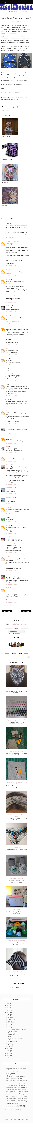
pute (20, 1093)
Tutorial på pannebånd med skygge (16, 972)
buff (22, 1072)
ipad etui (7, 1085)
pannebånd (8, 1093)
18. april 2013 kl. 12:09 (12, 276)
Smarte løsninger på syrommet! (16, 940)
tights (15, 1104)
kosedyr (12, 1087)
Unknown (8, 269)
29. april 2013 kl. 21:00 (12, 584)
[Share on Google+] (18, 107)
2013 (8, 1016)
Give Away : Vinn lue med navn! (16, 1038)
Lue (14, 111)
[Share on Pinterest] (10, 107)
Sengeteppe (25, 1094)
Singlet (21, 1096)
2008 (8, 1055)
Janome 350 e (15, 1085)
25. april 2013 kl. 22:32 (12, 443)
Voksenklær (17, 1110)
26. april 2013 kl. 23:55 (12, 504)
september (11, 1023)
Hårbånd (21, 1084)
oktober (10, 1021)
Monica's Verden (10, 537)
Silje (7, 384)
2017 (8, 1009)
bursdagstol (19, 1074)
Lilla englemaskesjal (13, 1041)
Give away (10, 111)
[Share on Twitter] (6, 107)
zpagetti (26, 1110)
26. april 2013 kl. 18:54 (12, 461)
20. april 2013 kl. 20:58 (12, 354)
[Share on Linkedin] (14, 107)
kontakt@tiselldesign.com (19, 11)
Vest (27, 1108)
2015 (8, 1012)
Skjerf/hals (9, 1098)
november (11, 1019)
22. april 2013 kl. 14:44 (12, 381)
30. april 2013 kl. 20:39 (12, 602)
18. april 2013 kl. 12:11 (12, 302)
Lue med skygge (12, 1034)
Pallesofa (25, 1091)
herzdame (24, 1082)
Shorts (11, 1096)
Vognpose (7, 1110)
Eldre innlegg (26, 611)
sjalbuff (25, 1096)
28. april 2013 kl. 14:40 (12, 522)
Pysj (23, 1093)
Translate (21, 634)
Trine (7, 437)
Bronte (19, 1072)
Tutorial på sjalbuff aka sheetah (16, 689)
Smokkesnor (24, 1098)
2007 (8, 1057)
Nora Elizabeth (10, 464)
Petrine (7, 507)
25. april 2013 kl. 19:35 (12, 407)
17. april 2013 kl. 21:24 (12, 238)
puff (18, 1093)
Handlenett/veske (10, 1080)
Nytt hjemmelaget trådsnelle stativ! (16, 720)
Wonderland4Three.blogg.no (14, 241)
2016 (8, 1011)
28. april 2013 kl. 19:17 (12, 533)
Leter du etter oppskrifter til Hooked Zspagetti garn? (17, 1030)
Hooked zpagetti (14, 1084)
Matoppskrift (18, 1089)
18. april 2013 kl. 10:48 (12, 266)
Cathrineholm (24, 1074)
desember (11, 1017)
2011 (8, 1050)
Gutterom (25, 1078)
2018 (8, 1007)
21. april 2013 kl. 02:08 (12, 364)
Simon (7, 358)
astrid (7, 410)
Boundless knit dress (17, 1070)
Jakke (10, 1085)
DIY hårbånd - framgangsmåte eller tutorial (16, 815)
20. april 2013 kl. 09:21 (12, 345)
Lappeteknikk (24, 1087)
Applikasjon (9, 1068)
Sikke (7, 427)
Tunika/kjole (22, 1106)
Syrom (21, 1102)
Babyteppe (24, 1068)
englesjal (18, 1076)
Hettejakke (7, 1084)
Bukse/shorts (11, 1074)
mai (9, 1026)
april (9, 1028)
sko (15, 1098)
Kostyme (16, 1087)
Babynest (20, 1068)
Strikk (17, 1100)
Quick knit (26, 1093)
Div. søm (10, 1076)
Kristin (7, 446)
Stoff (14, 1100)
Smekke (19, 1098)
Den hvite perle (10, 487)
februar (10, 1045)
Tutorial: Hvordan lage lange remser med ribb (16, 783)
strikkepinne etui (22, 1100)
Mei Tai (24, 1089)
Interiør (25, 1084)
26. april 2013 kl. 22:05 (12, 484)
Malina (11, 1089)
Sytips (24, 1102)
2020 (8, 1004)
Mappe (14, 1089)
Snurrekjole (10, 1100)
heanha (7, 587)
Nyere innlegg (7, 611)
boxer (23, 1070)
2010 (8, 1052)
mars (9, 1043)
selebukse (10, 1094)
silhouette (19, 111)
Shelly (7, 1096)
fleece (11, 1078)
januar (10, 1046)
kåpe (19, 1087)
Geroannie (8, 305)
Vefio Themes (25, 1120)
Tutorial (7, 1108)
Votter (23, 1110)
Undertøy (15, 1108)
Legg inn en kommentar (10, 606)
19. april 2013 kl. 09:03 (12, 323)
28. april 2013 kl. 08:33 (12, 513)
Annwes (8, 574)
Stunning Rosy (9, 1102)
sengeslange (20, 1094)
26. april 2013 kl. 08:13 (12, 453)
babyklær (15, 1068)
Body (9, 1070)
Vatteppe (24, 1108)
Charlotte (8, 556)
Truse (16, 1106)
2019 (8, 1005)
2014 (8, 1014)
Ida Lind (8, 315)
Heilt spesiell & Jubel (21, 1080)
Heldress (18, 1082)
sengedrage (15, 1094)
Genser (15, 1078)
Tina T (7, 348)
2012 (8, 1048)
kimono (26, 1085)
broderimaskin (13, 1072)
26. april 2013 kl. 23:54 (12, 494)
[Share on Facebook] (2, 107)
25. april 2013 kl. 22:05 (12, 433)
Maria (7, 456)
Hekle (8, 1082)
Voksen (12, 1110)
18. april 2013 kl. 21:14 (12, 312)
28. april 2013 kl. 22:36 (12, 571)
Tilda (18, 1104)
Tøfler (11, 1108)
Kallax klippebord (16, 909)
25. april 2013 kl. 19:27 (12, 395)
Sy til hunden (11, 1040)
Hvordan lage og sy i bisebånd (16, 751)
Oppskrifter (21, 1091)
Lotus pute (10, 1036)
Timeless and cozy (23, 1103)
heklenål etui (13, 1082)
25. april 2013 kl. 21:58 (12, 423)
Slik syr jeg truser (16, 847)
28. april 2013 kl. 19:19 (12, 553)
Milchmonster (8, 1091)
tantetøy (11, 1104)
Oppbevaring (15, 1091)
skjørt (13, 1098)
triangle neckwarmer (10, 1106)
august (10, 1024)
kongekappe (8, 1087)
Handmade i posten (13, 1033)
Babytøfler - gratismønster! (16, 878)
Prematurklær (14, 1093)
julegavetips (22, 1085)
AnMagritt (13, 33)
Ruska (6, 1094)
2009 (8, 1053)
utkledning (20, 1108)
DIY (15, 1076)
